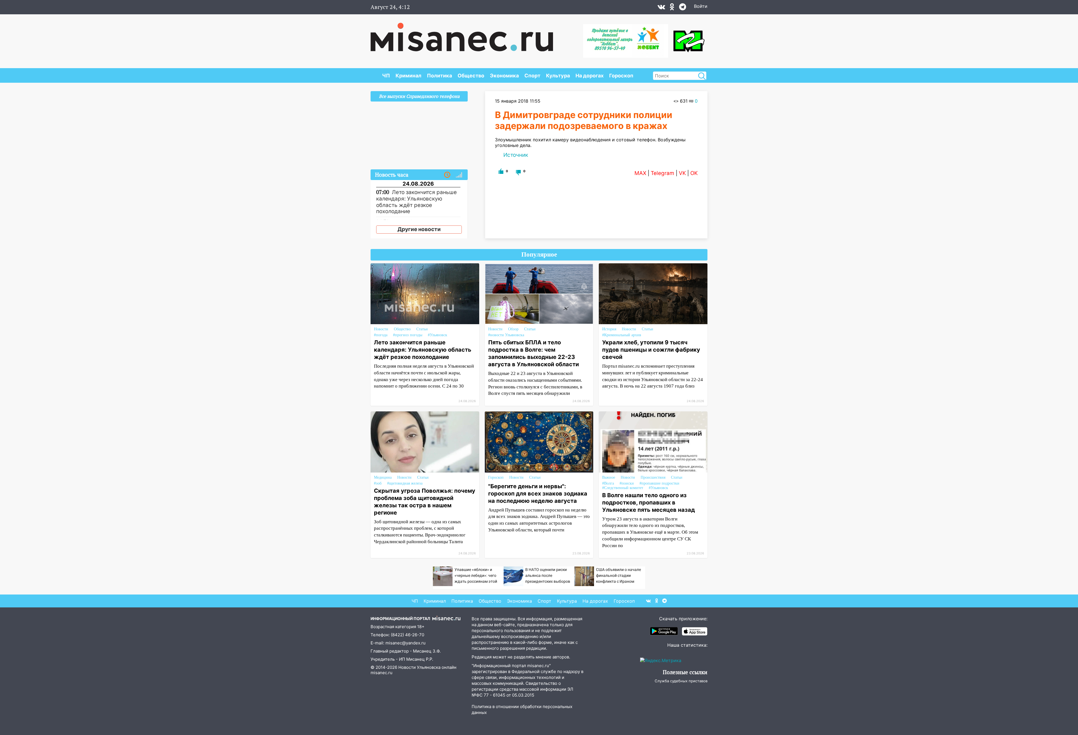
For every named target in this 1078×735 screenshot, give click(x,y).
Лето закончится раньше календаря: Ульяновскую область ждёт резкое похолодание (422, 349)
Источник (515, 155)
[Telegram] (682, 8)
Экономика (504, 76)
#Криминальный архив (621, 335)
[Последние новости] (447, 175)
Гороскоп (621, 76)
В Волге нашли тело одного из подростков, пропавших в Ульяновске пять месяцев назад (648, 502)
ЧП (386, 76)
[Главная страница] (462, 34)
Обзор (513, 329)
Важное (608, 477)
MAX (640, 173)
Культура (558, 76)
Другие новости (419, 229)
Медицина (383, 477)
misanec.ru (381, 672)
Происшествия (653, 477)
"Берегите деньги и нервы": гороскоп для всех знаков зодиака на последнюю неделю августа (537, 493)
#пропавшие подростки (659, 483)
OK (694, 173)
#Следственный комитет (622, 488)
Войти (700, 6)
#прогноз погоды (407, 335)
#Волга (608, 483)
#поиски (627, 483)
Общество (471, 76)
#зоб (378, 483)
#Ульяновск (437, 335)
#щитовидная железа (404, 483)
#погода (380, 335)
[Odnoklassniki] (672, 8)
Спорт (532, 76)
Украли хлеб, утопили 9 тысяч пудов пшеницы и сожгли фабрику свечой (651, 349)
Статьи (422, 329)
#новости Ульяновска (506, 335)
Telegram (662, 173)
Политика (439, 76)
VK (682, 173)
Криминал (408, 76)
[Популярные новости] (459, 175)
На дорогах (589, 76)
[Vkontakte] (661, 8)
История (609, 329)
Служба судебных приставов (681, 681)
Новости (381, 329)
